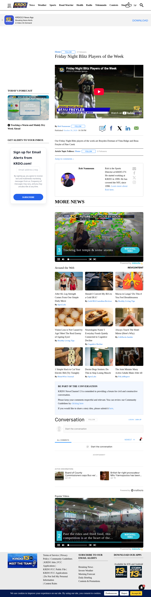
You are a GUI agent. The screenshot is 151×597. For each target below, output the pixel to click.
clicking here (77, 403)
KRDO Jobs (50, 562)
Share (124, 5)
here (111, 408)
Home (77, 151)
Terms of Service (51, 555)
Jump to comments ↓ (64, 159)
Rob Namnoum (64, 126)
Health (80, 5)
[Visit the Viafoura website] (137, 490)
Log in (131, 419)
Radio (89, 5)
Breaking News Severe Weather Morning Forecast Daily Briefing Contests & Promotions (89, 574)
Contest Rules (50, 583)
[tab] (63, 440)
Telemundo (100, 5)
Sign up (138, 419)
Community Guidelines (61, 558)
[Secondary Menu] (11, 5)
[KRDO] (20, 5)
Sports (53, 5)
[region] (99, 455)
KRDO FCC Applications (55, 573)
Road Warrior (66, 5)
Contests (114, 5)
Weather (42, 5)
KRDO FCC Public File (54, 569)
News (32, 5)
